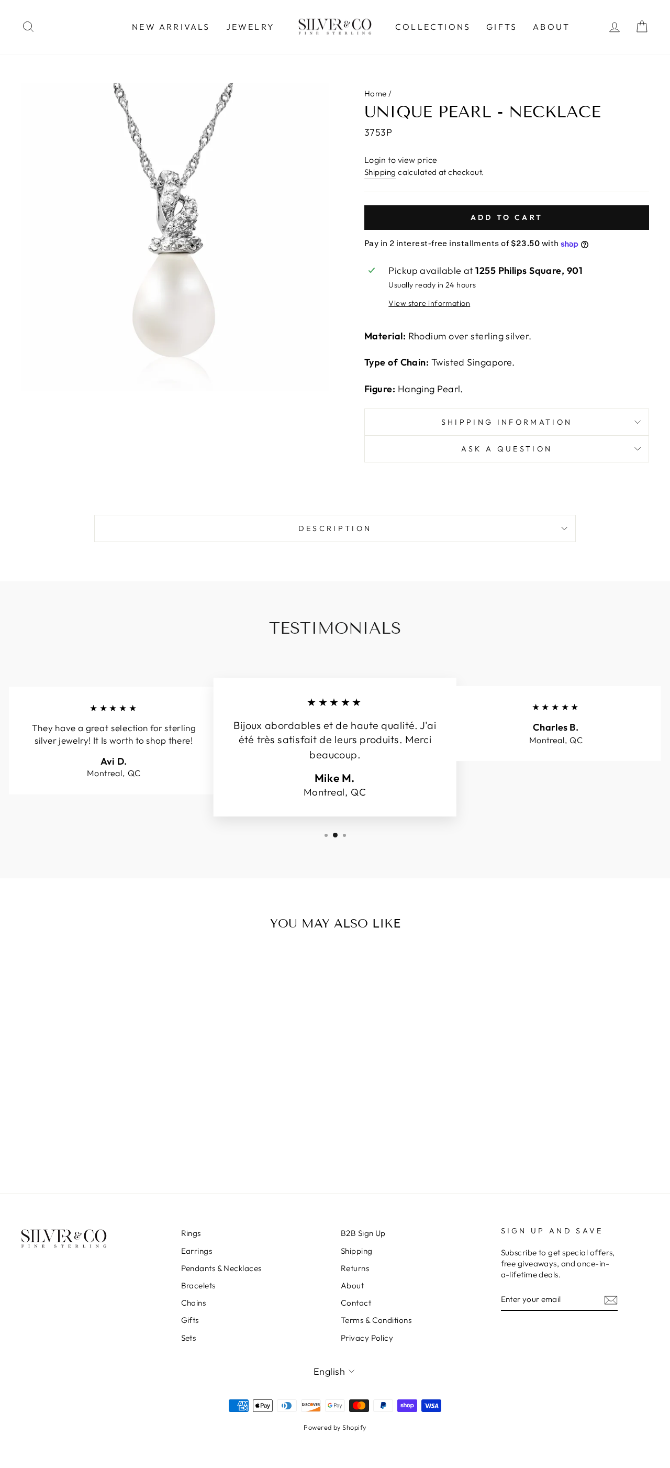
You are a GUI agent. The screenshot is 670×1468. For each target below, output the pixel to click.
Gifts (501, 26)
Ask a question (506, 449)
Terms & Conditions (376, 1320)
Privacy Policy (367, 1338)
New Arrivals (171, 26)
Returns (355, 1268)
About (551, 26)
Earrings (197, 1251)
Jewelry (250, 26)
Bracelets (198, 1285)
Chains (193, 1303)
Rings (191, 1233)
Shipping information (506, 422)
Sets (188, 1338)
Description (335, 528)
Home (375, 93)
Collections (433, 26)
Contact (356, 1303)
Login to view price (401, 159)
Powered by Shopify (335, 1427)
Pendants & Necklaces (221, 1268)
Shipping (380, 172)
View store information (429, 303)
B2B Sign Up (363, 1233)
